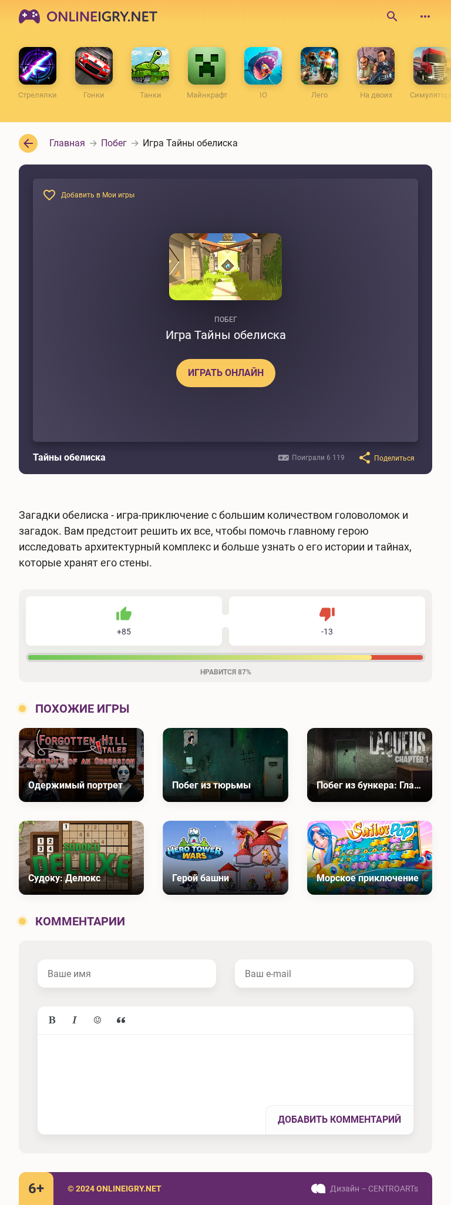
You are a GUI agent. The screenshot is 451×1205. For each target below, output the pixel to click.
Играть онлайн (226, 372)
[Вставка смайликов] (98, 1020)
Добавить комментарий (339, 1119)
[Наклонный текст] (74, 1020)
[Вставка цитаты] (121, 1020)
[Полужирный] (51, 1020)
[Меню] (425, 16)
